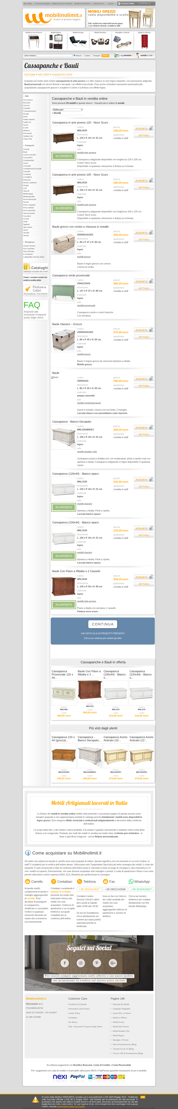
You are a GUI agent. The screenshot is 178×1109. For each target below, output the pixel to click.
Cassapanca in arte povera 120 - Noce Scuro (80, 122)
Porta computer (29, 205)
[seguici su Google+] (113, 963)
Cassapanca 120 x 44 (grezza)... (63, 739)
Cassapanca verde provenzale (71, 275)
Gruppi (26, 185)
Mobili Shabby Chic (121, 1031)
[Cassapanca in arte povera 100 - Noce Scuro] (63, 202)
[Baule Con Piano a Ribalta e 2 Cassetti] (63, 599)
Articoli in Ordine (126, 4)
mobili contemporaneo (89, 403)
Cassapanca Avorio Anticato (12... (141, 739)
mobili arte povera (86, 152)
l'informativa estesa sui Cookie (71, 1106)
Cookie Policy (74, 1013)
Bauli (25, 152)
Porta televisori (29, 210)
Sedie (25, 222)
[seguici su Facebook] (64, 963)
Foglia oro (27, 122)
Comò (25, 163)
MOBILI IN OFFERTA (82, 4)
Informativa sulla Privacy (79, 1009)
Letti (25, 188)
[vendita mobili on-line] (36, 275)
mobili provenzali (86, 305)
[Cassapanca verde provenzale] (63, 303)
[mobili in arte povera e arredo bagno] (54, 29)
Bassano (26, 103)
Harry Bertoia (28, 251)
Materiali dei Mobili (121, 1004)
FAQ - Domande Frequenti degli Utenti (85, 1026)
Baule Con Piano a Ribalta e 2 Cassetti (76, 571)
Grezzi (25, 125)
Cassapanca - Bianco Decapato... (89, 739)
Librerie (26, 191)
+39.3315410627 (89, 889)
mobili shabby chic (87, 452)
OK (142, 1097)
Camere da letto (29, 155)
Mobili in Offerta (120, 1018)
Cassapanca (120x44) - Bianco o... (141, 674)
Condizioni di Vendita (77, 1004)
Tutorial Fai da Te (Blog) (123, 1049)
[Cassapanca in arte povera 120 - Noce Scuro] (63, 150)
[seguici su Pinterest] (97, 963)
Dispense (27, 180)
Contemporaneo (29, 111)
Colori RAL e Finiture (122, 1013)
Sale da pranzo (29, 213)
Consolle (26, 172)
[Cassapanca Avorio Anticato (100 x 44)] (115, 768)
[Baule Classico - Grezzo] (63, 352)
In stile (25, 128)
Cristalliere (27, 177)
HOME (29, 4)
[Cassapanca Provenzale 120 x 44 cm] (64, 705)
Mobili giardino (29, 197)
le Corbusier (28, 254)
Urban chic (27, 139)
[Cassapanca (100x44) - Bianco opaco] (63, 550)
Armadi (26, 149)
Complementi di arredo (32, 169)
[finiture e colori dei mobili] (36, 297)
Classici (26, 106)
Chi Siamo (72, 1022)
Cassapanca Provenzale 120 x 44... (62, 674)
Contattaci (72, 1018)
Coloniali (26, 108)
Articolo (78, 56)
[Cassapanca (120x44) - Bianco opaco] (63, 501)
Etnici (25, 117)
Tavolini (26, 233)
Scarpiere (27, 216)
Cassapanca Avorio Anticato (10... (115, 739)
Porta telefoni (28, 208)
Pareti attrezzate (29, 199)
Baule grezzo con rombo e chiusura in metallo (80, 226)
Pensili (26, 202)
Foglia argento (28, 119)
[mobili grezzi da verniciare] (121, 29)
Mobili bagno (28, 194)
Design (26, 114)
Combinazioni (28, 160)
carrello (31, 898)
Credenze (27, 174)
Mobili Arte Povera (121, 1026)
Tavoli (25, 230)
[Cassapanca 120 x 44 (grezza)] (64, 768)
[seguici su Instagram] (81, 963)
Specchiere (27, 227)
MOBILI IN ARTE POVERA (62, 4)
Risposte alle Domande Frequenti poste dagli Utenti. (35, 314)
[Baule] (55, 377)
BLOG (111, 4)
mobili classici (84, 504)
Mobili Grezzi (118, 1022)
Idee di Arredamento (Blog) (125, 1044)
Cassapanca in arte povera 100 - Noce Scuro (80, 174)
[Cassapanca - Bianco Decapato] (63, 449)
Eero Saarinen (28, 249)
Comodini (27, 166)
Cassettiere (28, 158)
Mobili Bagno (118, 1035)
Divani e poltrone (30, 183)
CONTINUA (103, 624)
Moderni (26, 131)
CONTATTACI (98, 4)
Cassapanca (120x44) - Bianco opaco (75, 473)
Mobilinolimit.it (36, 998)
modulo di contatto (61, 892)
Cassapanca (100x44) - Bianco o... (115, 674)
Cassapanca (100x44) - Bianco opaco (75, 522)
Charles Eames (29, 246)
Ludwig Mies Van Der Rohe (33, 257)
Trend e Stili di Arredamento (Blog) (128, 1053)
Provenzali (27, 133)
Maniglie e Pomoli (120, 1040)
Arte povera (28, 100)
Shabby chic (28, 136)
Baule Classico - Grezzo (67, 324)
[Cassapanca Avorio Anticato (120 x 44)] (141, 768)
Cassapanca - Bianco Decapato (71, 421)
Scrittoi (26, 219)
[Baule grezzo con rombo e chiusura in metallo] (63, 254)
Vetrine (26, 236)
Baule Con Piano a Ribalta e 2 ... (89, 673)
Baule (55, 372)
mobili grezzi (83, 257)
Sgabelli (26, 224)
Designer (96, 56)
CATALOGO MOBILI (42, 4)
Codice (87, 56)
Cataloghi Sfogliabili (121, 1009)
